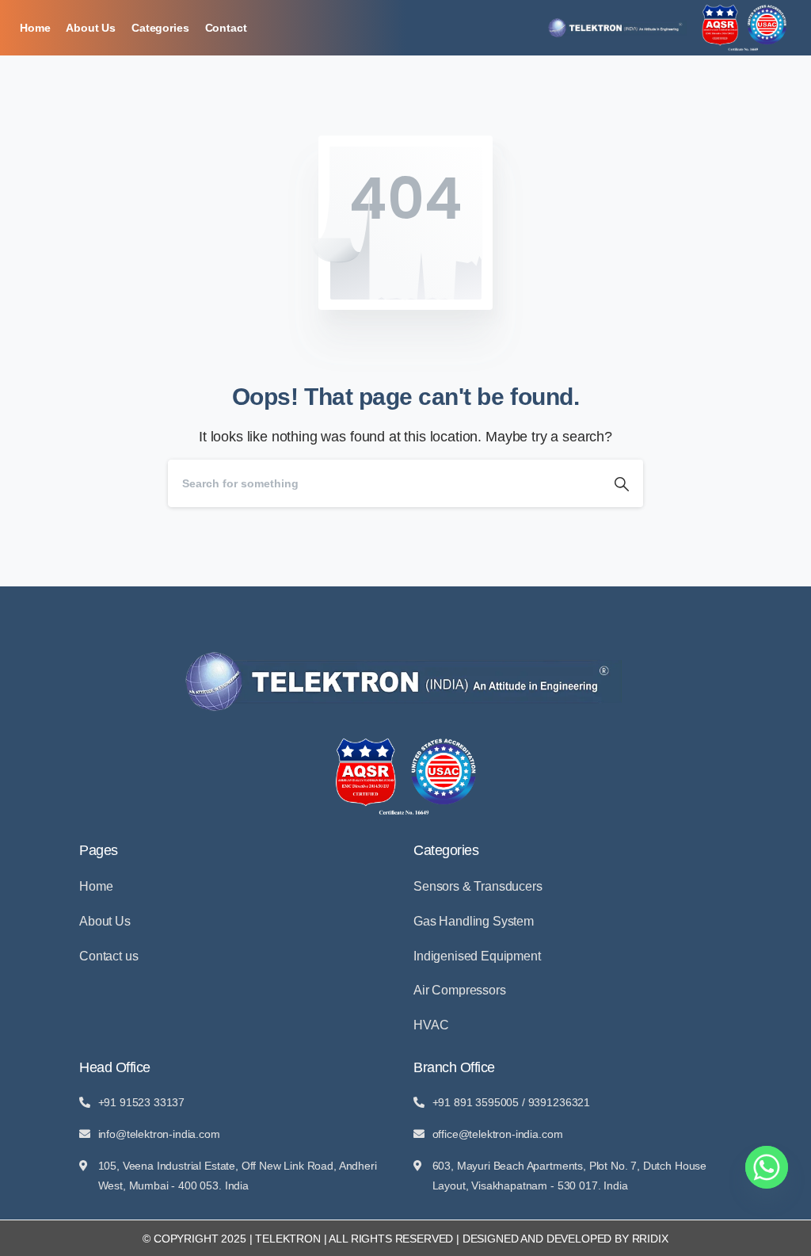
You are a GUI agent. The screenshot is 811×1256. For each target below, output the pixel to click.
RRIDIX (650, 1238)
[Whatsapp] (766, 1167)
